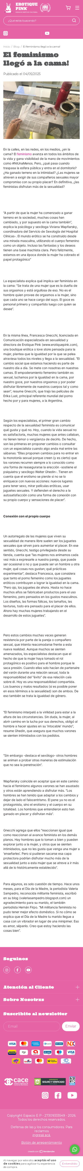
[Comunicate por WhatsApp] (75, 1149)
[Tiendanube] (41, 1152)
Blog (16, 46)
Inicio (6, 46)
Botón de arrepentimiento (41, 1143)
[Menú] (77, 8)
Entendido (69, 1163)
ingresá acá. (42, 1135)
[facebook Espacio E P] (17, 970)
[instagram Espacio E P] (6, 970)
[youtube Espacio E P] (28, 970)
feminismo (25, 154)
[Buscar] (74, 20)
